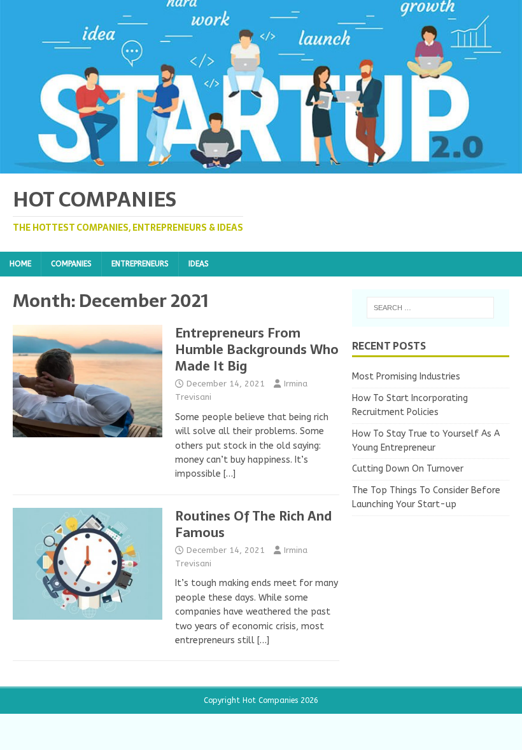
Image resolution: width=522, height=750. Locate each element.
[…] (229, 473)
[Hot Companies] (261, 166)
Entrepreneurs (140, 263)
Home (20, 263)
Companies (71, 263)
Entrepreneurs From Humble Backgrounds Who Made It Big (257, 349)
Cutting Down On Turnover (407, 468)
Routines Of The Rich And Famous (253, 524)
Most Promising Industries (406, 376)
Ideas (198, 263)
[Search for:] (430, 307)
